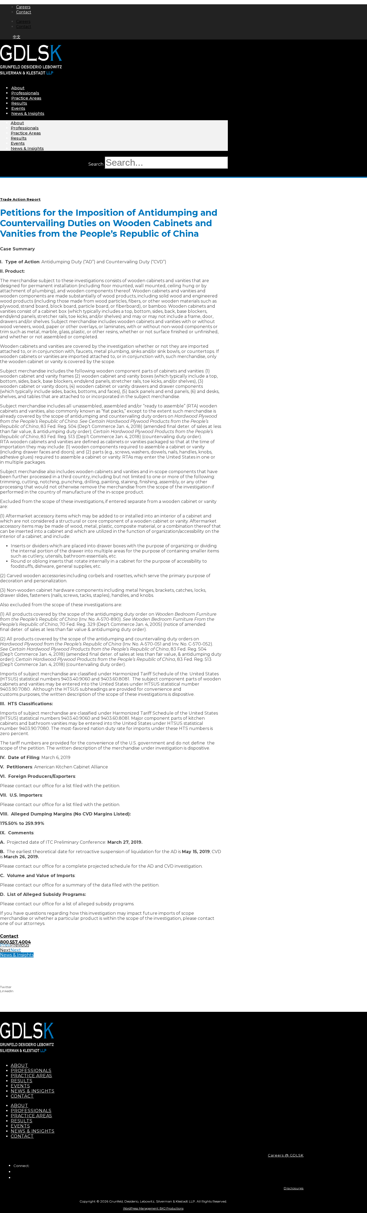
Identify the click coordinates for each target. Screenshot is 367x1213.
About (17, 87)
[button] (148, 987)
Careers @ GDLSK (286, 1155)
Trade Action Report (20, 199)
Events (18, 108)
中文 (16, 36)
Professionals (25, 92)
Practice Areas (26, 98)
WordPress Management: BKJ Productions (153, 1208)
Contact (23, 12)
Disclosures (294, 1188)
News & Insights (27, 113)
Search (95, 164)
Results (19, 103)
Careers (23, 7)
